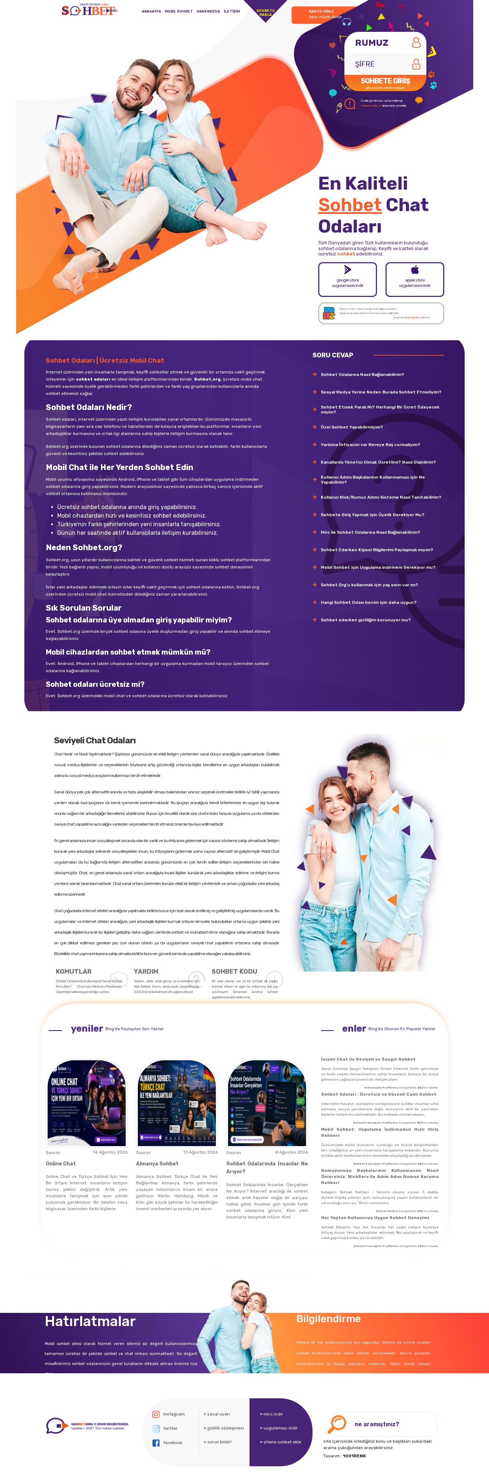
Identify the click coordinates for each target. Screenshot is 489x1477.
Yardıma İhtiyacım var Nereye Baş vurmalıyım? (370, 444)
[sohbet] (87, 1425)
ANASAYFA (151, 11)
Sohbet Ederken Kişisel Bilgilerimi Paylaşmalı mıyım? (377, 549)
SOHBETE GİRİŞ (385, 83)
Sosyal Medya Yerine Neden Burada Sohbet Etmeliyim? (381, 392)
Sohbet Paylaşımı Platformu (375, 1122)
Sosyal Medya (387, 1211)
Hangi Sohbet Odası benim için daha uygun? (369, 602)
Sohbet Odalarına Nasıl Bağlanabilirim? (362, 374)
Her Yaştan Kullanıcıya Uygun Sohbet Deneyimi (375, 1217)
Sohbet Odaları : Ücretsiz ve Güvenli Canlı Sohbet (378, 1094)
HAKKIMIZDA (208, 11)
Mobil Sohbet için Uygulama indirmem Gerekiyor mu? (378, 567)
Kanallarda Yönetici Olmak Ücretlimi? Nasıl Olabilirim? (378, 462)
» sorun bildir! (218, 1441)
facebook (172, 1442)
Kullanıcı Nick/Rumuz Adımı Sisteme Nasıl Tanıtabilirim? (381, 497)
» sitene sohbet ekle (280, 1441)
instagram (174, 1414)
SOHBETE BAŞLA (265, 13)
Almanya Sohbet (157, 1164)
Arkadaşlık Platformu (381, 1087)
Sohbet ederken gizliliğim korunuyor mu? (366, 619)
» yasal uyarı (217, 1414)
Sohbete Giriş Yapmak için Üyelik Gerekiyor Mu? (373, 514)
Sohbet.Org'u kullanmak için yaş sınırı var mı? (369, 584)
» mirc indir (271, 1414)
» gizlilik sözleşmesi (224, 1427)
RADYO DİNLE (325, 14)
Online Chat (61, 1164)
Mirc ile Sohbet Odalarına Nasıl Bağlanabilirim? (370, 532)
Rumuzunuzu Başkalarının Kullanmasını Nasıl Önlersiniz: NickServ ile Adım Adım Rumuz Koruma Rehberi (380, 1176)
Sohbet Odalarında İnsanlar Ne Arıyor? (267, 1168)
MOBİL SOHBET (179, 11)
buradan (412, 317)
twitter (170, 1428)
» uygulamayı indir (279, 1427)
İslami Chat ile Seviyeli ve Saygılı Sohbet (368, 1059)
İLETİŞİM (232, 11)
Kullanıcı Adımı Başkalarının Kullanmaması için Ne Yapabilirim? (373, 480)
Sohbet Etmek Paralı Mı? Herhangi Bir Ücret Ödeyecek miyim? (380, 410)
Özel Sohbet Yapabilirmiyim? (352, 427)
